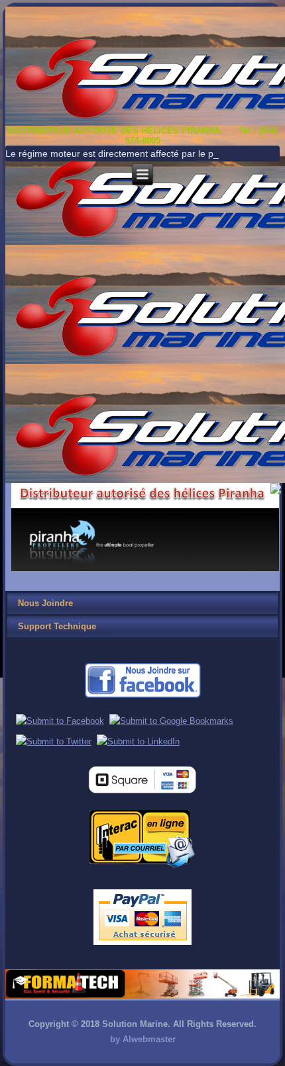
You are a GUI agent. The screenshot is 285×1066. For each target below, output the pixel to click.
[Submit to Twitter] (53, 741)
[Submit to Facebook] (60, 721)
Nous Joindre (45, 603)
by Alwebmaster (143, 1039)
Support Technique (57, 626)
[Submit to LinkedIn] (138, 741)
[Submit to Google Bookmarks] (171, 721)
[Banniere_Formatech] (142, 995)
